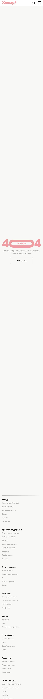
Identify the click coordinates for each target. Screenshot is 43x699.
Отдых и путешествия (10, 688)
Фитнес (5, 559)
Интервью (6, 521)
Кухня (5, 616)
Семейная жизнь (8, 646)
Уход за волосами (8, 537)
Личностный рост (9, 665)
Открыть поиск (34, 3)
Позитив (5, 695)
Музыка (5, 518)
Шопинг (5, 585)
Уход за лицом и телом (10, 533)
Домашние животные (10, 601)
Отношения (8, 635)
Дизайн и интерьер (9, 597)
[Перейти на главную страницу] (9, 3)
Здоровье (5, 551)
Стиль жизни (8, 681)
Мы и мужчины (7, 639)
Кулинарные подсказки (11, 627)
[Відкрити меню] (39, 2)
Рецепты (5, 620)
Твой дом (6, 594)
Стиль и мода (9, 567)
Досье (4, 514)
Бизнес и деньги (8, 661)
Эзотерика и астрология (11, 684)
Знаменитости (7, 507)
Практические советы (10, 574)
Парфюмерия (7, 555)
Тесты (4, 691)
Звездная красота (9, 510)
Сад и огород (7, 604)
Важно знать (6, 672)
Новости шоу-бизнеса (10, 503)
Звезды (5, 500)
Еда (3, 623)
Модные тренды (8, 581)
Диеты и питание (8, 548)
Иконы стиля (6, 578)
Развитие (6, 658)
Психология (6, 669)
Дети (4, 650)
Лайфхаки (6, 608)
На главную (21, 261)
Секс (4, 642)
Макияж (5, 540)
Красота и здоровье (12, 530)
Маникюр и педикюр (9, 544)
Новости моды (7, 570)
